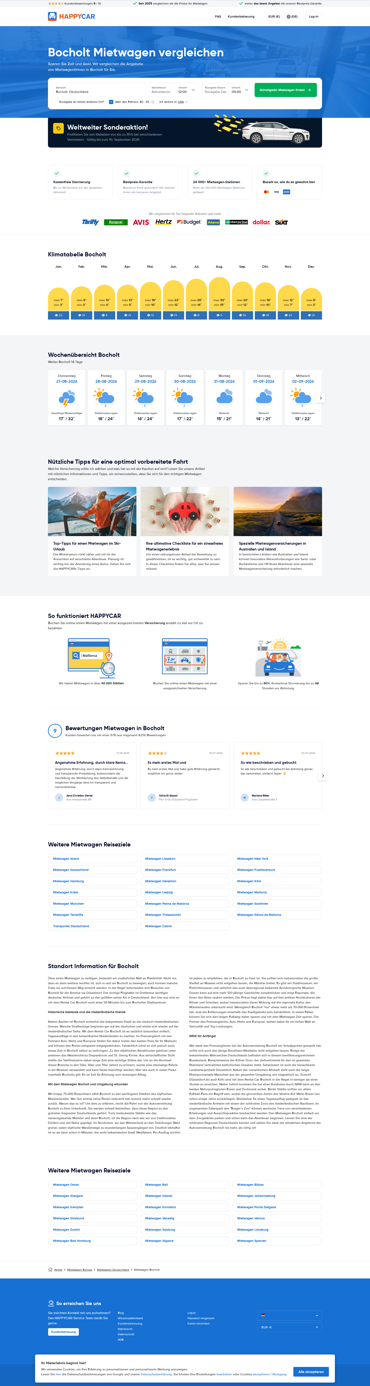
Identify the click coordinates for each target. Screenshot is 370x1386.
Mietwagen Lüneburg (253, 1229)
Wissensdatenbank (130, 1318)
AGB (121, 1339)
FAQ (218, 16)
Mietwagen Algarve (159, 1240)
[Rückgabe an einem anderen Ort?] (55, 102)
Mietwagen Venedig (159, 1218)
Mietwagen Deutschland (71, 869)
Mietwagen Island (66, 858)
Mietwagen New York (252, 858)
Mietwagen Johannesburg (256, 1195)
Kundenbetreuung (241, 16)
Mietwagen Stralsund (68, 1218)
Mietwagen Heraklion (160, 881)
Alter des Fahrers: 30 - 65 (132, 102)
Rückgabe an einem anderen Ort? (81, 102)
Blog (121, 1313)
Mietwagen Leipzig (159, 892)
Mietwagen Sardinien (252, 903)
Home (58, 1270)
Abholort (61, 88)
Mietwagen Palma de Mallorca (167, 903)
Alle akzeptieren (311, 1371)
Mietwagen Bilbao (250, 1184)
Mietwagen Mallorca (252, 892)
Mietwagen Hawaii (158, 1195)
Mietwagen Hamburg (68, 881)
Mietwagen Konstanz (160, 1207)
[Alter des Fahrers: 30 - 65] (111, 102)
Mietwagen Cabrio (158, 926)
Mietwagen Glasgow (68, 1195)
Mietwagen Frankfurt (160, 869)
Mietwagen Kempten (68, 1207)
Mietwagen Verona (251, 1218)
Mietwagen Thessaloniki (163, 914)
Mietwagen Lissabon (160, 858)
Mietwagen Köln (249, 881)
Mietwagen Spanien (251, 1240)
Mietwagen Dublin (66, 1229)
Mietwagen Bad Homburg (72, 1240)
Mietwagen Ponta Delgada (256, 1207)
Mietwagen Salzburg (160, 1229)
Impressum (125, 1329)
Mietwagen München (68, 903)
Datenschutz (126, 1334)
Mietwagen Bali (156, 1184)
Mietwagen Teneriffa (68, 914)
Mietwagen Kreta (65, 892)
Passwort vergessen (201, 1318)
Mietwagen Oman (66, 1184)
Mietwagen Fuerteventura (256, 869)
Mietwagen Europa (79, 1270)
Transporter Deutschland (71, 926)
